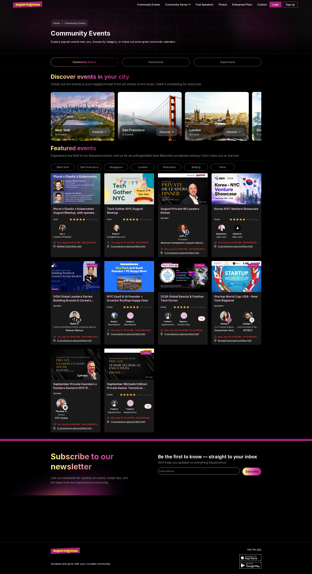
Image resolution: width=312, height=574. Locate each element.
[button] (177, 4)
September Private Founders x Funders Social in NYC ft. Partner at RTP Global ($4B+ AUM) (75, 386)
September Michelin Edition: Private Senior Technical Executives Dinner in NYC (127, 386)
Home (56, 23)
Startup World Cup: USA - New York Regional (236, 298)
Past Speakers (204, 4)
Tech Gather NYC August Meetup (125, 210)
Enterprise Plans (242, 4)
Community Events (148, 4)
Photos (223, 4)
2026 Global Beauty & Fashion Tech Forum (182, 298)
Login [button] (275, 4)
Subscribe (252, 471)
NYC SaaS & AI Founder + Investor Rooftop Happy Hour (127, 298)
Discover (97, 132)
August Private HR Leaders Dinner (180, 210)
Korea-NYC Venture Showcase (236, 208)
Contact (262, 4)
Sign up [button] (290, 4)
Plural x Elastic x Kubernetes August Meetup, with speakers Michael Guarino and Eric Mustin (75, 211)
